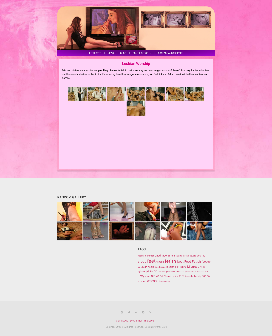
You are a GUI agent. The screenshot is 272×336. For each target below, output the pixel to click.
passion (151, 271)
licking (183, 267)
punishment (190, 271)
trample (189, 276)
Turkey (197, 276)
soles (163, 276)
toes (181, 276)
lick (177, 266)
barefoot (149, 255)
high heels (148, 266)
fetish (170, 261)
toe (176, 276)
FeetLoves (95, 53)
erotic (142, 261)
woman (142, 281)
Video (206, 276)
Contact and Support (170, 53)
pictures (161, 271)
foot (180, 261)
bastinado (161, 255)
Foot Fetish (192, 261)
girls (140, 267)
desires (201, 255)
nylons (141, 271)
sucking (170, 276)
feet (151, 261)
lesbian (170, 266)
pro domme (170, 272)
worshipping (165, 281)
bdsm (170, 255)
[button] (121, 312)
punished (180, 271)
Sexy (141, 276)
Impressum (150, 320)
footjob (206, 261)
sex (206, 271)
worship (153, 281)
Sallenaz (200, 271)
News (111, 53)
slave (155, 276)
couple (193, 256)
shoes (147, 276)
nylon (202, 267)
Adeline (141, 256)
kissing (162, 267)
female (160, 261)
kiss (157, 267)
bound (186, 256)
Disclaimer (136, 320)
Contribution (140, 53)
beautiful (178, 256)
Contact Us (122, 320)
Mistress (193, 266)
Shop (123, 53)
